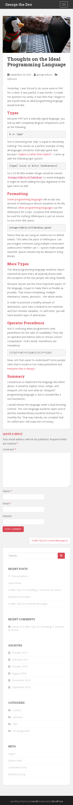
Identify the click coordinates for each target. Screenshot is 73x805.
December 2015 (21, 680)
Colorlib (34, 801)
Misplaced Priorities (19, 596)
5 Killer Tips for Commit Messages (28, 603)
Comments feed (17, 767)
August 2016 (19, 673)
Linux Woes (14, 583)
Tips (15, 724)
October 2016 (20, 666)
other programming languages (35, 207)
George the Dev (18, 4)
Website (7, 516)
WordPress (57, 801)
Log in (11, 753)
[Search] (61, 556)
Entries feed (15, 760)
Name (7, 491)
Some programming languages (25, 199)
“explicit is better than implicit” (35, 154)
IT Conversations (18, 576)
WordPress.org (16, 774)
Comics (17, 710)
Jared (15, 626)
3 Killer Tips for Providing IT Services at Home (34, 590)
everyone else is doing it (21, 368)
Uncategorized (21, 731)
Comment (9, 449)
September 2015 (21, 687)
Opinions (12, 78)
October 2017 (20, 652)
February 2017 (20, 659)
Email (7, 503)
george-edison (44, 74)
